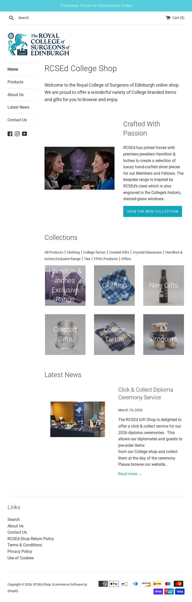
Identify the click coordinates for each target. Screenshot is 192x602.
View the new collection (152, 211)
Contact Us (17, 120)
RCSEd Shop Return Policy (31, 538)
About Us (16, 94)
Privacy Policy (20, 551)
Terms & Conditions (25, 545)
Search (14, 519)
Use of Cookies (21, 558)
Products (15, 82)
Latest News (18, 107)
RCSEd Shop (42, 584)
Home (13, 69)
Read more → (130, 473)
